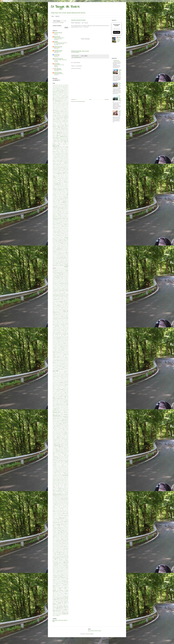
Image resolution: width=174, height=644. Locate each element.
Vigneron (54, 593)
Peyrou (66, 452)
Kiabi (61, 343)
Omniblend (63, 437)
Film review (59, 258)
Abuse (54, 90)
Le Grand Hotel (63, 361)
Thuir (59, 569)
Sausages (54, 515)
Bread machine (59, 147)
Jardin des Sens (59, 337)
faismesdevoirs (61, 252)
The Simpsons (60, 566)
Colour (59, 195)
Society (54, 536)
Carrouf (54, 164)
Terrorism (61, 563)
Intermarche (59, 331)
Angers (63, 103)
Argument (54, 112)
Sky (58, 531)
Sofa (53, 537)
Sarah (119, 37)
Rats (61, 485)
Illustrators (58, 324)
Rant (65, 484)
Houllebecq (66, 316)
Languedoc (65, 354)
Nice (53, 428)
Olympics (57, 437)
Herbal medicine (55, 306)
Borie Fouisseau (60, 142)
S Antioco (61, 505)
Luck (57, 382)
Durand (62, 233)
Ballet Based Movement (57, 121)
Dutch (54, 234)
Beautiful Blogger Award (56, 128)
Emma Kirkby (66, 242)
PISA (63, 457)
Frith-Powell (63, 273)
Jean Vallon (58, 338)
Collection (62, 194)
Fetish (57, 257)
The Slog (56, 567)
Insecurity (54, 330)
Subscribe (116, 32)
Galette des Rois (56, 276)
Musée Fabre (64, 419)
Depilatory (54, 217)
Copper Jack (60, 203)
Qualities (54, 481)
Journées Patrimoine (64, 340)
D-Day (67, 211)
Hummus (65, 320)
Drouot (62, 232)
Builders (57, 150)
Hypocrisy (58, 321)
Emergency (61, 242)
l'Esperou (61, 346)
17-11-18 (55, 86)
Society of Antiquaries (60, 536)
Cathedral (55, 170)
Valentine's (54, 585)
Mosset (58, 413)
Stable (66, 547)
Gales (67, 275)
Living (54, 376)
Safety (59, 506)
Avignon (54, 119)
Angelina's (59, 103)
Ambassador (55, 102)
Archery (57, 111)
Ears (63, 234)
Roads (61, 498)
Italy (57, 335)
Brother (54, 149)
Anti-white (62, 106)
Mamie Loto (59, 387)
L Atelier (55, 345)
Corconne (54, 204)
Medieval (65, 396)
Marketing (61, 389)
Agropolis (62, 96)
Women (66, 607)
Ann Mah (57, 104)
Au (58, 115)
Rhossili (63, 496)
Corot (58, 204)
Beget (60, 129)
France (66, 267)
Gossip (63, 288)
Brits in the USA (57, 36)
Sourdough (58, 539)
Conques (58, 202)
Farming (59, 253)
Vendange (60, 589)
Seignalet (60, 522)
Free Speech (66, 269)
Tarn (57, 560)
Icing (65, 322)
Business (57, 154)
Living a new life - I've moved (119, 71)
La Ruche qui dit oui (56, 353)
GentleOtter (59, 281)
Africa (54, 95)
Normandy (65, 430)
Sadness (54, 506)
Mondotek (63, 407)
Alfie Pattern (55, 99)
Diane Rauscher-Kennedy (57, 218)
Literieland (58, 375)
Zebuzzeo (57, 614)
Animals (67, 103)
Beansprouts (65, 127)
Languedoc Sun (64, 355)
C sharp (54, 155)
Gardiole (62, 277)
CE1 (62, 171)
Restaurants (55, 494)
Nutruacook (54, 434)
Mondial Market (58, 407)
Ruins (63, 504)
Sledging (65, 531)
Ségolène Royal (55, 522)
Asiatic (55, 114)
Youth (54, 614)
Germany (55, 282)
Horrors (58, 315)
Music (80, 57)
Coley (64, 193)
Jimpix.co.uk (66, 338)
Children (54, 182)
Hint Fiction (58, 308)
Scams (62, 515)
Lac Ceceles (63, 353)
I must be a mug (64, 321)
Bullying (62, 151)
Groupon (61, 293)
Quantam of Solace (60, 481)
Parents (62, 445)
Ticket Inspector (64, 569)
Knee (64, 344)
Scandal (65, 515)
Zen (60, 614)
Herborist (60, 306)
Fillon (54, 258)
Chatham (66, 178)
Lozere (66, 381)
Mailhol (66, 384)
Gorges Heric (59, 288)
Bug (53, 150)
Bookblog (56, 41)
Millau (53, 403)
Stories (64, 551)
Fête (62, 256)
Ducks (55, 233)
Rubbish (55, 504)
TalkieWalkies (61, 559)
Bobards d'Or (62, 138)
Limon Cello (58, 374)
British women (56, 148)
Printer (67, 472)
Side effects (66, 527)
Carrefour (65, 163)
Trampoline (66, 575)
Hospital (62, 315)
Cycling (60, 211)
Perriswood (58, 451)
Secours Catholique (63, 521)
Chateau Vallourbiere (60, 178)
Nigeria (67, 428)
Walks (55, 599)
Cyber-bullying (55, 211)
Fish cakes (57, 260)
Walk (62, 598)
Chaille (59, 174)
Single (58, 529)
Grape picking (59, 291)
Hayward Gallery (55, 301)
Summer (58, 554)
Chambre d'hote (64, 174)
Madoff (57, 384)
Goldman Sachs (56, 284)
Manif (59, 388)
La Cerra (67, 347)
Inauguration (55, 327)
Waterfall (61, 601)
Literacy (54, 375)
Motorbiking (55, 415)
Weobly (58, 605)
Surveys (65, 555)
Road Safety (57, 498)
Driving (55, 232)
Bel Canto (55, 130)
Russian (57, 505)
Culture (58, 210)
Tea (63, 560)
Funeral (54, 275)
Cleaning (54, 188)
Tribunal (63, 578)
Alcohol (60, 98)
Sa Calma (65, 505)
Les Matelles (62, 367)
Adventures (54, 94)
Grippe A (65, 292)
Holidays (54, 312)
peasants (65, 449)
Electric (54, 241)
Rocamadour (66, 498)
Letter (62, 368)
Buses (54, 154)
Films (63, 258)
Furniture (57, 275)
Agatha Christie (58, 95)
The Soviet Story (61, 567)
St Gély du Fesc (63, 545)
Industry (62, 329)
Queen (66, 481)
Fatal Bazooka (76, 57)
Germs (59, 282)
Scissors (62, 519)
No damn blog (56, 54)
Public (64, 476)
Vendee (65, 589)
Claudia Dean (59, 187)
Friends (58, 273)
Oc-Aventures (64, 434)
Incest (55, 328)
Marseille (63, 390)
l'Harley (66, 346)
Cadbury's (62, 155)
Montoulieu (65, 411)
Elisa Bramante (64, 241)
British (67, 147)
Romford (59, 499)
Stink (60, 551)
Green (67, 291)
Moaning (58, 404)
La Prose (64, 351)
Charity (54, 175)
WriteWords (65, 609)
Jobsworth (58, 339)
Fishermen (62, 260)
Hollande (59, 312)
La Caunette (62, 347)
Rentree (62, 491)
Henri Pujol (65, 304)
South (62, 539)
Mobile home (63, 404)
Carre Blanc (59, 163)
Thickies (58, 568)
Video (66, 591)
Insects (66, 329)
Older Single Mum (57, 68)
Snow (55, 535)
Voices (61, 597)
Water (57, 601)
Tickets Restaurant (60, 570)
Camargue (66, 156)
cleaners (65, 187)
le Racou (64, 362)
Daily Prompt (59, 212)
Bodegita (66, 138)
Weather (59, 602)
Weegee (65, 602)
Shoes (54, 524)
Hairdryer (54, 298)
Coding (67, 190)
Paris (66, 445)
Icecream (62, 322)
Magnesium (62, 384)
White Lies (65, 605)
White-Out (54, 606)
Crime (59, 209)
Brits (61, 148)
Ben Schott (65, 130)
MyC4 (58, 421)
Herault (54, 305)
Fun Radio (65, 274)
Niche (57, 428)
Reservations (61, 492)
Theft (66, 567)
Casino (62, 165)
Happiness (55, 299)
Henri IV (59, 304)
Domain (58, 225)
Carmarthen (60, 162)
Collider (55, 195)
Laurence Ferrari (55, 359)
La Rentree (58, 352)
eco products (55, 236)
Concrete (59, 201)
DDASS (62, 213)
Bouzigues (54, 144)
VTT (64, 597)
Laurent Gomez (65, 359)
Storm (67, 551)
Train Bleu (61, 575)
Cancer (62, 158)
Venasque (54, 589)
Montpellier (55, 412)
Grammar (66, 289)
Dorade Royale (60, 228)
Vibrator (63, 591)
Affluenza (65, 94)
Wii (57, 606)
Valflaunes (59, 585)
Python (62, 480)
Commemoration (65, 196)
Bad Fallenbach (59, 120)
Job (54, 339)
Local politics (65, 376)
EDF (62, 237)
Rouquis (65, 500)
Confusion (54, 202)
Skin (66, 530)
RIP (56, 497)
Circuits (62, 185)
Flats (66, 260)
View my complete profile (118, 40)
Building (62, 150)
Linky (66, 374)
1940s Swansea (61, 86)
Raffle (54, 484)
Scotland (54, 520)
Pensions (57, 450)
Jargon (64, 337)
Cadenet (67, 155)
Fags (66, 251)
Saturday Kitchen (61, 514)
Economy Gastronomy (56, 237)
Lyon (57, 383)
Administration (55, 91)
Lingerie (63, 374)
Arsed (55, 113)
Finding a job (55, 259)
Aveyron (65, 118)
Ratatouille (57, 485)
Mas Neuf (57, 391)
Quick (66, 482)
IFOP (63, 323)
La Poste (60, 351)
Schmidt (65, 516)
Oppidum (66, 438)
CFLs (55, 174)
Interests (54, 331)
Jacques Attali (61, 336)
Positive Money (55, 468)
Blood (57, 137)
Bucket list (58, 149)
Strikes (55, 553)
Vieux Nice (65, 592)
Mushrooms (58, 420)
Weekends (55, 604)
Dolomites (65, 224)
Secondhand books (56, 521)
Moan (54, 404)
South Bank (66, 539)
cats (59, 170)
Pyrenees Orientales (56, 480)
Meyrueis (66, 400)
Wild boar (60, 606)
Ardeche (61, 111)
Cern (54, 173)
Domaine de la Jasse (56, 226)
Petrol (58, 452)
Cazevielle (58, 171)
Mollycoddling (63, 405)
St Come (66, 544)
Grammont (55, 290)
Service (59, 523)
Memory (58, 398)
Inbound (59, 327)
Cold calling (59, 193)
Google (62, 284)
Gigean (62, 282)
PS (58, 476)
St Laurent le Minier (62, 546)
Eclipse (66, 235)
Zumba (57, 615)
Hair (66, 297)
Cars (58, 164)
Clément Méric (59, 188)
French (67, 270)
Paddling (62, 443)
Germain (67, 281)
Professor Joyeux (61, 474)
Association (54, 115)
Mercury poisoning (64, 399)
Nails (66, 421)
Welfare (54, 605)
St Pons (62, 547)
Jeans (62, 338)
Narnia (54, 422)
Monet (67, 407)
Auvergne (58, 118)
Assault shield (65, 114)
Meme (66, 397)
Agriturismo (58, 96)
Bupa (66, 151)
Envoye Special (65, 244)
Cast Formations (55, 166)
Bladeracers (65, 134)
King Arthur (55, 344)
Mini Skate (66, 403)
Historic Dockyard (64, 308)
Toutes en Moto (56, 574)
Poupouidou (56, 469)
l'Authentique (66, 345)
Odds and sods (55, 435)
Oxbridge (58, 442)
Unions (61, 582)
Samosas (59, 512)
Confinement (65, 201)
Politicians (66, 461)
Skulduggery (55, 531)
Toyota (66, 574)
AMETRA (59, 102)
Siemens (55, 528)
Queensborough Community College (58, 482)
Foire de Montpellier (59, 264)
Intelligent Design (64, 330)
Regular (59, 489)
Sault (66, 514)
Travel (62, 577)
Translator (60, 576)
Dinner (65, 219)
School (60, 517)
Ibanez (54, 322)
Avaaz (62, 118)
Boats (58, 138)
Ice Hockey (58, 322)
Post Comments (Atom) (80, 101)
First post (62, 259)
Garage (66, 276)
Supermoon (56, 555)
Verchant (54, 590)
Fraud (62, 269)
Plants (58, 458)
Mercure (59, 399)
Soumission (58, 538)
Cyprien (64, 211)
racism (62, 483)
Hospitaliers (66, 315)
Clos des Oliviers (65, 188)
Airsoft (63, 97)
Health (60, 301)
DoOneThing (55, 228)
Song (53, 538)
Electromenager (58, 241)
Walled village (60, 599)
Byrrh (66, 154)
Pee (53, 450)
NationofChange (58, 422)
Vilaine (58, 593)
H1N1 (59, 297)
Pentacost (61, 450)
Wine (58, 607)
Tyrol (57, 581)
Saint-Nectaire (62, 508)
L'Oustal (57, 347)
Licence (55, 369)
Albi (57, 98)
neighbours (60, 423)
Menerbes (65, 398)
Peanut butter (61, 449)
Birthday (58, 133)
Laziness (65, 360)
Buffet (66, 149)
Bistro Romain (59, 134)
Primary (64, 472)
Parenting (56, 445)
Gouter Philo (56, 289)
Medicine (60, 396)
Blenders (54, 135)
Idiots (60, 323)
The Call (55, 33)
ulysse (67, 581)
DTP (67, 232)
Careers (55, 162)
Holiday (64, 311)
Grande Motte (61, 290)
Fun (60, 274)
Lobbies (61, 376)
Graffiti (63, 289)
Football (66, 265)
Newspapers (59, 427)
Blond (54, 137)
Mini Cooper (62, 403)
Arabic (66, 110)
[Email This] (81, 55)
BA (61, 119)
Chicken (60, 181)
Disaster (61, 221)
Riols (53, 497)
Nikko (60, 429)
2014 (53, 87)
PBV (56, 449)
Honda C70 (65, 313)
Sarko (67, 513)
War (58, 600)
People (66, 450)
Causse (54, 171)
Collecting (58, 194)
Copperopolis (65, 203)
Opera (63, 438)
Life (54, 371)
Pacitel (59, 443)
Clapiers (66, 186)
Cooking (63, 202)
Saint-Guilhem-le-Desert (61, 507)
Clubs (63, 189)
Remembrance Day (61, 490)
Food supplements (61, 265)
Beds (54, 129)
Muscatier (59, 419)
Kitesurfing (60, 344)
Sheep (66, 523)
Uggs (60, 581)
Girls (53, 283)
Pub (61, 476)
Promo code (59, 475)
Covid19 (54, 206)
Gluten (67, 283)
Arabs (54, 111)
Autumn (54, 118)
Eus (62, 248)
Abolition (66, 89)
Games (62, 276)
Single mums (62, 529)
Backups (54, 120)
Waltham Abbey (65, 599)
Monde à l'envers (60, 406)
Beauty (62, 128)
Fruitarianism (56, 274)
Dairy (63, 212)
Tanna (54, 560)
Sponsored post (55, 543)
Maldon (54, 387)
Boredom (54, 142)
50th (66, 87)
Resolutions (59, 493)
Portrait (59, 467)
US (56, 583)
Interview (58, 332)
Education (66, 237)
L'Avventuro (56, 346)
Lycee (64, 382)
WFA (61, 605)
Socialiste (65, 535)
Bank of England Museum (57, 122)
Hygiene (54, 321)
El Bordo (55, 240)
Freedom (55, 270)
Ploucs (64, 459)
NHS (66, 427)
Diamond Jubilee (64, 217)
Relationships (65, 489)
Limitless (54, 374)
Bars (59, 126)
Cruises (54, 210)
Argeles (66, 111)
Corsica (61, 204)
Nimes (64, 429)
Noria (62, 430)
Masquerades (66, 391)
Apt (58, 110)
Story (54, 552)
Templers (54, 563)
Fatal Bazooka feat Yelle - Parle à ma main (80, 51)
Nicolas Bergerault (62, 428)
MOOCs (65, 412)
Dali (66, 212)
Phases (59, 453)
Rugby (60, 504)
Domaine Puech (55, 227)
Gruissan (66, 293)
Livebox (66, 375)
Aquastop (62, 110)
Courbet (65, 205)
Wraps (57, 609)
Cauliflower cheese (64, 170)
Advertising (60, 94)
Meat (58, 395)
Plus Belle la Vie (62, 460)
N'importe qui (62, 421)
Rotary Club (61, 500)
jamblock (77, 52)
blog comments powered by (94, 630)
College (67, 194)
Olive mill (63, 436)
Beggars (64, 129)
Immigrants (63, 324)
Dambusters (54, 213)
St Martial (58, 547)
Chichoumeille (55, 181)
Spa (57, 540)
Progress (66, 474)
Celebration (54, 172)
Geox (63, 281)
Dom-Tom (54, 225)
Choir (62, 182)
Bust (61, 154)
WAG (67, 597)
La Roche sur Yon (64, 352)
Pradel (64, 469)
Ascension (66, 113)
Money (55, 408)
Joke (66, 339)
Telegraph (55, 562)
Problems (65, 473)
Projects (55, 475)
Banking (65, 122)
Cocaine (55, 190)
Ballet (67, 120)
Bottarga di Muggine (56, 143)
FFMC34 (60, 257)
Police (55, 461)
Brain (64, 146)
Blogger (57, 136)
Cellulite (64, 172)
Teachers (66, 560)
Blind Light (62, 135)
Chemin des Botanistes (63, 179)
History (60, 309)
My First (55, 421)
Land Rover (59, 354)
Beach (59, 127)
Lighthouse (54, 372)
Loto (53, 380)
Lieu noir (65, 369)
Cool (67, 202)
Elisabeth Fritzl (55, 242)
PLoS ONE (59, 459)
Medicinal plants (55, 396)
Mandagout (54, 388)
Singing (54, 529)
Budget (62, 149)
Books (65, 141)
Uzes (57, 584)
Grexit (55, 292)
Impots (67, 324)
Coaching (66, 189)
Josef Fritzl (57, 340)
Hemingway (54, 304)
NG (63, 427)
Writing (54, 610)
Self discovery (66, 522)
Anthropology (59, 105)
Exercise (58, 249)
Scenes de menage (57, 516)
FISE (66, 259)
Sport (60, 543)
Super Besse (66, 554)
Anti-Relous (64, 105)
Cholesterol (66, 182)
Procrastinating (55, 474)
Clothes (55, 189)
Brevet (64, 147)
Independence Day (57, 329)
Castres (63, 167)
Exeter (63, 249)
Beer (57, 129)
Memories (54, 398)
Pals (62, 444)
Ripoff (59, 497)
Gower (60, 289)
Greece (64, 291)
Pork (62, 466)
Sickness (62, 527)
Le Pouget (60, 362)
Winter (62, 607)
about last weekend (58, 72)
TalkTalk (66, 559)
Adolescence (61, 91)
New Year (56, 426)
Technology (56, 561)
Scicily (55, 519)
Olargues (54, 436)
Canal (59, 158)
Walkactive (66, 598)
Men (62, 398)
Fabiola (66, 250)
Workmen (61, 608)
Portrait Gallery (64, 467)
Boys (54, 146)
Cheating (55, 179)
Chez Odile (65, 180)
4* (61, 87)
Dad (54, 212)
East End (66, 234)
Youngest (64, 613)
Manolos (63, 388)
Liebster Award (60, 369)
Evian (54, 249)
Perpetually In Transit (58, 50)
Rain (61, 484)
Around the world (65, 112)
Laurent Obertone (57, 360)
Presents (55, 472)
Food (54, 265)
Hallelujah (58, 298)
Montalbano (59, 411)
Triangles (58, 578)
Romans (55, 499)
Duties (57, 234)
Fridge (55, 273)
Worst (53, 609)
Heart (64, 301)
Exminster (66, 249)
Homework (59, 313)
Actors (66, 90)
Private (60, 473)
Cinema (58, 185)
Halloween (63, 298)
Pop (59, 466)
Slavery (61, 531)
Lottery (57, 380)
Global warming (62, 283)
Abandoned (65, 88)
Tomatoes (58, 571)
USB (59, 583)
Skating (59, 530)
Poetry (67, 460)
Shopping (58, 524)
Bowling (59, 144)
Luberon (54, 382)
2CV (59, 87)
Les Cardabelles (55, 367)
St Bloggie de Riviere (65, 6)
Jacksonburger (55, 336)
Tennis (58, 563)
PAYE (53, 449)
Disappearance (55, 221)
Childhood (65, 181)
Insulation (58, 330)
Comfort (60, 196)
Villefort (66, 593)
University (65, 582)
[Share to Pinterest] (86, 55)
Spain (64, 540)
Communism (60, 197)
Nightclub (55, 429)
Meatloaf (62, 395)
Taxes (60, 560)
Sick (58, 527)
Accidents (57, 90)
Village (62, 593)
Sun (62, 554)
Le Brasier (58, 361)
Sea (66, 520)
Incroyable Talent (65, 328)
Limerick (66, 373)
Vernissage (61, 590)
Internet (54, 332)
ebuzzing (62, 235)
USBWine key (63, 583)
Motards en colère (64, 413)
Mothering (65, 414)
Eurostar (59, 248)
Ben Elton (60, 130)
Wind (55, 607)
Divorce (54, 224)
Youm (59, 613)
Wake (55, 598)
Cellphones (59, 172)
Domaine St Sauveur (63, 227)
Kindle (64, 343)
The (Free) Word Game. (58, 69)
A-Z (61, 88)
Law (61, 360)
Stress (67, 552)
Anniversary (62, 104)
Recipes (59, 488)
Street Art (63, 552)
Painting (55, 444)
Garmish (66, 277)
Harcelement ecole (62, 299)
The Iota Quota (57, 63)
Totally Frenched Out (58, 46)
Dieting (64, 218)
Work (57, 608)
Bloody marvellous (62, 137)
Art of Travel (62, 113)
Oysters (55, 443)
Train (58, 575)
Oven (54, 442)
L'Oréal (54, 347)
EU (53, 248)
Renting (57, 491)
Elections (65, 240)
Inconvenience (59, 328)
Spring (64, 543)
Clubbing (59, 189)
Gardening (57, 277)
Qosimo (66, 480)
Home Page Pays (64, 312)
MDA (54, 395)
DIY (57, 224)
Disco (66, 221)
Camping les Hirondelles (63, 157)
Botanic (65, 142)
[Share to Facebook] (85, 55)
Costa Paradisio (55, 205)
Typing (54, 581)
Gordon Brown (61, 285)
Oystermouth (66, 442)
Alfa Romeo (65, 98)
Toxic (62, 574)
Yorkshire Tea (55, 613)
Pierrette (59, 457)
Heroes (64, 306)
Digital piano (56, 219)
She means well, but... (58, 32)
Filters (66, 258)
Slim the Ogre (60, 532)
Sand (63, 512)
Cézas (67, 173)
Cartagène (62, 164)
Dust (66, 233)
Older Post (107, 99)
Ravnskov (65, 485)
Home (53, 16)
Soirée (57, 537)
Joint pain (62, 339)
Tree (54, 578)
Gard (53, 277)
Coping (55, 203)
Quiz (58, 483)
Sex (62, 523)
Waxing (65, 601)
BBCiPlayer (54, 127)
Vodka (57, 597)
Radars (66, 483)
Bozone (61, 146)
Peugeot (61, 452)
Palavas (59, 444)
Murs (62, 418)
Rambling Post (116, 60)
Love (62, 381)
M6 (59, 383)
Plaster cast (62, 458)
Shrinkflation (55, 527)
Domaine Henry (64, 226)
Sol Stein (60, 537)
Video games (55, 592)
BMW (54, 138)
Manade (65, 387)
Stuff (63, 553)
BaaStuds (65, 119)
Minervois (57, 403)
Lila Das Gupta (60, 373)
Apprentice (54, 110)
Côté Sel (61, 205)
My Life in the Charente (58, 58)
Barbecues (54, 126)
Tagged (55, 559)
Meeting (54, 397)
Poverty (60, 469)
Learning (62, 363)
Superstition (61, 555)
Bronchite (65, 148)
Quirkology (54, 483)
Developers (59, 217)
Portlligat (55, 467)
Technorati (60, 561)
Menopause (54, 399)
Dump (59, 233)
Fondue (66, 264)
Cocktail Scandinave (61, 190)
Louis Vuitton (66, 380)
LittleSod (62, 375)
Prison (55, 473)
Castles (58, 167)
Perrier (54, 451)
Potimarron (60, 468)
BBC (66, 126)
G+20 (61, 275)
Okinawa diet (65, 435)
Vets (59, 591)
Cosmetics (65, 204)
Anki (54, 104)
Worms (66, 608)
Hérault (58, 305)
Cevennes (58, 173)
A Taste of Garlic (56, 88)
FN (54, 264)
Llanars (57, 376)
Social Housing (60, 535)
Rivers (62, 497)
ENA (54, 243)
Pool (57, 466)
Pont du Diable (61, 465)
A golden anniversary (57, 51)
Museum (54, 420)
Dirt (66, 220)
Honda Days (119, 111)
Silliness (60, 528)
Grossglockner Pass (56, 293)
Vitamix (54, 597)
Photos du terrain (57, 47)
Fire (59, 259)
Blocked (66, 135)
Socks (66, 536)
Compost (61, 198)
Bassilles (62, 126)
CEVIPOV (63, 173)
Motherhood (60, 414)
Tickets (54, 570)
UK (63, 581)
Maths (66, 392)
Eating (58, 235)
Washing (62, 600)
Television (65, 562)
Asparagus (59, 114)
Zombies (64, 614)
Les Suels (58, 368)
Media (66, 395)
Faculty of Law (60, 251)
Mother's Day (55, 414)
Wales (58, 598)
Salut (55, 512)
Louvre (59, 381)
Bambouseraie (65, 121)
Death (66, 213)
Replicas (66, 491)
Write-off (60, 609)
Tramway (55, 576)
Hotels (62, 316)
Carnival (65, 162)
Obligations (59, 434)
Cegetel (66, 171)
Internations (65, 331)
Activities (62, 90)
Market (57, 389)
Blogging (61, 136)
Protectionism (55, 476)
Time (66, 570)
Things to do (62, 568)
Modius (58, 405)
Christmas (56, 183)
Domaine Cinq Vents (64, 225)
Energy (58, 243)
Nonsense (58, 430)
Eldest (60, 240)
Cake (58, 156)
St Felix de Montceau (56, 545)
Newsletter (54, 427)
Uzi (60, 584)
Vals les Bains (65, 585)
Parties (59, 446)
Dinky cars (60, 219)
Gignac (66, 282)
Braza (67, 146)
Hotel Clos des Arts (57, 316)
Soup (62, 538)
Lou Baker (61, 380)
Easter (55, 235)
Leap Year (58, 363)
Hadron (63, 297)
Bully (58, 151)
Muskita (67, 420)
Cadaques (58, 155)
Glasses (57, 283)
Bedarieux (66, 128)
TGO (55, 564)
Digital (67, 218)
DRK (58, 232)
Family (66, 252)
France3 (63, 268)
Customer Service (64, 210)
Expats (55, 250)
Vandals (54, 586)
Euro (56, 248)
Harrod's (57, 300)
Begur (67, 129)
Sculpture (62, 520)
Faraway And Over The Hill (58, 73)
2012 (66, 86)
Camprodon (54, 158)
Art (57, 113)
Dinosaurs (57, 220)
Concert (54, 201)
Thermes (54, 568)
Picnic (55, 457)
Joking (54, 340)
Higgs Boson (63, 307)
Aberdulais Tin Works (59, 89)
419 (63, 87)
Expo (63, 250)
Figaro (65, 257)
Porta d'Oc (66, 466)
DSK (65, 232)
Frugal (67, 273)
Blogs (66, 136)
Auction (66, 115)
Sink (66, 529)
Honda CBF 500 (61, 314)
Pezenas (54, 453)
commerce (55, 197)
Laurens (60, 359)
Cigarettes (54, 185)
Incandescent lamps (65, 327)
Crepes (55, 209)
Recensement (55, 488)
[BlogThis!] (83, 55)
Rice (66, 496)
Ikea (66, 323)
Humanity (61, 320)
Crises (63, 209)
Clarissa (54, 187)
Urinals (54, 583)
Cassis (66, 165)
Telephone (60, 562)
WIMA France (66, 606)
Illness (54, 324)
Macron (63, 383)
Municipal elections (56, 418)
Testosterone (66, 563)
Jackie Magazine (64, 335)
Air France (58, 97)
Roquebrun (63, 499)
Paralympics (66, 444)
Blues (67, 137)
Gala (64, 275)
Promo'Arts (65, 475)
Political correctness (60, 461)
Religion (54, 490)
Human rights (56, 320)
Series (55, 523)
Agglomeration (65, 95)
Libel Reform (66, 368)
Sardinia (63, 513)
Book (55, 141)
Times (54, 571)
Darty (59, 213)
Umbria (58, 582)
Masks (62, 391)
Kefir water (57, 343)
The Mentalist (55, 566)
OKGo (60, 435)
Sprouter (58, 544)
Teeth (64, 561)
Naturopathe (65, 422)
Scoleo (66, 519)
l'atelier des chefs (60, 345)
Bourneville (65, 143)
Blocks (54, 136)
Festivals (58, 256)
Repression (54, 492)
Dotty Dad (65, 228)
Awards (58, 119)
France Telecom (58, 268)
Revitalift (59, 496)
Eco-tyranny (60, 236)
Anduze (64, 102)
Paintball (67, 443)
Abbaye (54, 89)
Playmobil (54, 459)
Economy (65, 236)
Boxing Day (65, 144)
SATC (55, 514)
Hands (67, 298)
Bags (64, 120)
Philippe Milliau (64, 453)
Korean (67, 344)
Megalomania (60, 397)
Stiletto (57, 551)
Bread (55, 147)
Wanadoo (55, 600)
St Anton (62, 544)
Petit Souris (63, 451)
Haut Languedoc (64, 300)
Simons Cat (65, 528)
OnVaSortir (58, 438)
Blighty (58, 135)
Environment (60, 244)
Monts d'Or (61, 412)
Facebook (54, 251)
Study (60, 553)
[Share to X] (84, 55)
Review (55, 496)
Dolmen (61, 224)
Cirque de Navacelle (60, 186)
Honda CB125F (55, 314)
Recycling (64, 488)
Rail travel (57, 484)
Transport (65, 576)
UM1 (54, 582)
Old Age (58, 436)
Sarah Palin (59, 513)
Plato (66, 458)
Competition (65, 197)
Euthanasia (66, 248)
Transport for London (56, 577)
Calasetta (62, 156)
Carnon (54, 163)
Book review (60, 141)
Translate (61, 22)
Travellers (66, 577)
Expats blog (59, 250)
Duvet (60, 234)
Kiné (67, 343)
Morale (54, 413)
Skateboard (54, 530)
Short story (65, 524)
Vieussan (60, 592)
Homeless (54, 313)
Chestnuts (59, 180)
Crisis (66, 209)
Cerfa (67, 172)
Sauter (58, 515)
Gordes (56, 285)
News (66, 426)
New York (61, 426)
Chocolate (58, 182)
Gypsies (55, 297)
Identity (57, 323)
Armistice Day (59, 112)
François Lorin (57, 269)
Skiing (63, 530)
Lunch (60, 382)
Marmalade (59, 390)
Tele (67, 561)
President (59, 472)
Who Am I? (57, 16)
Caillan (55, 156)
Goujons (67, 288)
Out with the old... (119, 83)
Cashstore (58, 165)
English (62, 243)
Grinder (60, 292)
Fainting (54, 252)
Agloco (54, 96)
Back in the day (56, 55)
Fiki (67, 257)
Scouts (58, 520)
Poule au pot (66, 468)
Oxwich (62, 442)
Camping (55, 157)
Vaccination (65, 584)
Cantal (66, 158)
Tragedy (54, 575)
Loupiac (55, 381)
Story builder (59, 552)
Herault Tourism (64, 305)
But (63, 154)
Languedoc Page (56, 355)
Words (54, 608)
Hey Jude (58, 307)
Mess (54, 400)
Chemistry (54, 180)
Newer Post (74, 99)
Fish (53, 260)
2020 (56, 87)
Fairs (57, 252)
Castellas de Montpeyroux (63, 166)
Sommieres (65, 537)
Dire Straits (62, 220)
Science (58, 519)
